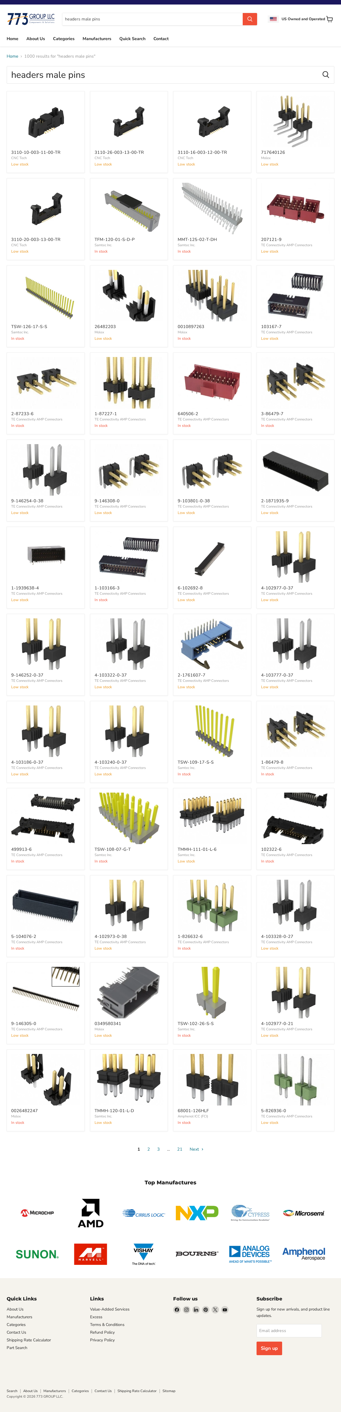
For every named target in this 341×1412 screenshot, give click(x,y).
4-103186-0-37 (27, 762)
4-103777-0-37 (277, 675)
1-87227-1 (106, 414)
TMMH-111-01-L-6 (197, 849)
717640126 (273, 152)
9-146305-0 (23, 1024)
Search (12, 1391)
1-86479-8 (272, 762)
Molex (266, 158)
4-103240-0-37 (111, 762)
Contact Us (16, 1332)
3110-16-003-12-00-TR (202, 152)
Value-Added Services (109, 1309)
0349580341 (108, 1024)
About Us (35, 39)
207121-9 (271, 240)
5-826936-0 (273, 1111)
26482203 (105, 327)
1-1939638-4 (25, 588)
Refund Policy (102, 1332)
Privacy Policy (102, 1340)
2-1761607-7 (191, 675)
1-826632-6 (190, 936)
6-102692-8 (190, 588)
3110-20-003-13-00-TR (35, 240)
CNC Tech (19, 158)
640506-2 (188, 414)
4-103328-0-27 (277, 936)
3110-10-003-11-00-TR (35, 152)
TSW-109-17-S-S (196, 762)
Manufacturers (97, 39)
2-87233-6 (22, 414)
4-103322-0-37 (111, 675)
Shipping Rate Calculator (29, 1340)
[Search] (250, 19)
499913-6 (21, 849)
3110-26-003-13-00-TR (119, 152)
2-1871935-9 (275, 501)
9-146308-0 (107, 501)
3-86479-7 (272, 414)
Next (195, 1149)
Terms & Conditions (107, 1324)
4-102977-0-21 (277, 1024)
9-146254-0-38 (27, 501)
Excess (96, 1317)
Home (12, 39)
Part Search (17, 1347)
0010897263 (191, 327)
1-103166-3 (107, 588)
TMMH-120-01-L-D (114, 1111)
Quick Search (132, 39)
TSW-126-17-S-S (29, 327)
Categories (64, 39)
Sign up (269, 1348)
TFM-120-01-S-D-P (115, 240)
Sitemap (169, 1391)
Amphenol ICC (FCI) (193, 1116)
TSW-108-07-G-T (113, 849)
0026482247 (24, 1111)
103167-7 (271, 327)
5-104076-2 (23, 936)
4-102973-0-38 (111, 936)
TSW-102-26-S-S (196, 1024)
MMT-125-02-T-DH (197, 240)
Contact (161, 39)
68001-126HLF (193, 1111)
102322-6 (271, 849)
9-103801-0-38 (194, 501)
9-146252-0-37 (27, 675)
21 (179, 1149)
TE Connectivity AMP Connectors (286, 245)
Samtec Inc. (103, 245)
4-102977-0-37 (277, 588)
